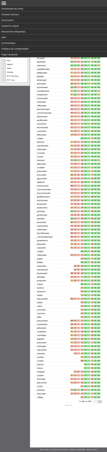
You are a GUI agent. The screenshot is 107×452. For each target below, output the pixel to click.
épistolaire (41, 62)
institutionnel (42, 94)
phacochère (42, 383)
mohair (40, 284)
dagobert (40, 339)
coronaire (41, 153)
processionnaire (43, 193)
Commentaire (8, 43)
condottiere (41, 332)
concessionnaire (44, 189)
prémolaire (41, 84)
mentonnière (42, 324)
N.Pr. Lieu (10, 80)
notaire (40, 295)
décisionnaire (42, 127)
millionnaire (41, 105)
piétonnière (41, 328)
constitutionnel (43, 91)
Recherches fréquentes (13, 31)
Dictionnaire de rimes (12, 8)
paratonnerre (42, 240)
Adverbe (10, 72)
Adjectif (10, 64)
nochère (40, 357)
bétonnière (41, 244)
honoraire (41, 353)
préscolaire (41, 175)
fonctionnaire (42, 200)
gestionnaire (42, 215)
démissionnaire (43, 109)
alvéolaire (41, 277)
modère (40, 251)
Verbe (9, 68)
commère (41, 313)
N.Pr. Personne (12, 76)
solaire (40, 302)
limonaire (41, 58)
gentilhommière (43, 197)
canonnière (41, 131)
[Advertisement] (68, 425)
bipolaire (40, 76)
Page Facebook (9, 54)
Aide (3, 37)
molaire (40, 138)
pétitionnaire (42, 73)
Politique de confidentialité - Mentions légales (83, 449)
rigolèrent (41, 182)
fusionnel (40, 160)
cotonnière (41, 248)
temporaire (41, 280)
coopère (40, 375)
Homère (40, 364)
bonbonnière (42, 208)
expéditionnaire (43, 69)
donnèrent (41, 291)
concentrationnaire (45, 237)
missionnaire (42, 98)
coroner (40, 156)
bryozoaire (41, 393)
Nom (8, 60)
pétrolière (41, 218)
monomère (41, 124)
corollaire (41, 167)
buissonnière (42, 299)
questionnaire (42, 146)
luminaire (41, 390)
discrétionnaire (43, 233)
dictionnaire (42, 80)
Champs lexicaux (10, 14)
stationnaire (42, 229)
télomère (40, 142)
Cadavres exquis (10, 26)
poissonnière (42, 321)
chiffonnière (42, 255)
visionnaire (41, 102)
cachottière (41, 335)
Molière (40, 262)
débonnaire (41, 135)
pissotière (41, 211)
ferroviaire (41, 379)
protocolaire (42, 171)
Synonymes (7, 20)
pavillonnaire (42, 120)
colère (39, 306)
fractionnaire (42, 273)
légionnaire (41, 164)
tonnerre (40, 288)
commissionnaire (44, 113)
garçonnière (42, 178)
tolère (39, 317)
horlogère (41, 372)
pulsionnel (41, 65)
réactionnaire (42, 270)
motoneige (41, 346)
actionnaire (41, 266)
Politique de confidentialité (15, 49)
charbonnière (42, 226)
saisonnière (42, 350)
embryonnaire (43, 186)
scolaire (40, 361)
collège (40, 397)
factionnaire (42, 204)
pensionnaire (42, 87)
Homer (40, 368)
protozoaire (41, 342)
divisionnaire (42, 116)
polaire (40, 259)
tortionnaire (41, 149)
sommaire (41, 310)
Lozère (40, 386)
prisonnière (41, 222)
